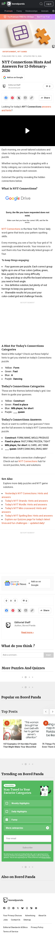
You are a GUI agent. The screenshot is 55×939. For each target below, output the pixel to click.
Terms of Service (10, 932)
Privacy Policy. (46, 857)
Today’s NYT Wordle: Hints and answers (26, 504)
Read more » (27, 632)
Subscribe (27, 847)
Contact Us (15, 920)
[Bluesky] (22, 908)
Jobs (5, 920)
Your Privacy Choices (12, 915)
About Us (42, 915)
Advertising (30, 915)
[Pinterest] (13, 908)
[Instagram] (9, 908)
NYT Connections (11, 228)
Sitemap (27, 920)
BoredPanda (16, 3)
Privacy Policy (37, 927)
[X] (18, 908)
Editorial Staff (14, 85)
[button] (45, 711)
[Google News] (36, 908)
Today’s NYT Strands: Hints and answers (26, 500)
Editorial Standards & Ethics (15, 927)
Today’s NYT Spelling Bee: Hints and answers (29, 515)
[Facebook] (4, 908)
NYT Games (22, 52)
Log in (48, 4)
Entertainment (9, 52)
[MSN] (31, 908)
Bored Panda (13, 900)
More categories (14, 828)
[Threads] (27, 908)
